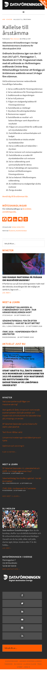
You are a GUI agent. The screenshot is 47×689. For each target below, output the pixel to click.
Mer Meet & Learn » (11, 496)
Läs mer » (6, 293)
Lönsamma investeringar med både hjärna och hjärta (21, 439)
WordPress (31, 661)
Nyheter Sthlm (21, 227)
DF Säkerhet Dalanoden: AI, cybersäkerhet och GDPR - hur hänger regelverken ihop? (19, 310)
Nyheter (14, 227)
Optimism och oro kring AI (13, 445)
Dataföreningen (23, 4)
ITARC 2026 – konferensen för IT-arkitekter (19, 333)
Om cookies (18, 664)
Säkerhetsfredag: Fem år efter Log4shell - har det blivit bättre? (21, 322)
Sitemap (20, 667)
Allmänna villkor (30, 664)
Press (39, 664)
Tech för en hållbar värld (12, 432)
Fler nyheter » (9, 452)
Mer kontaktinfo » (11, 569)
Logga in (27, 667)
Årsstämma (12, 231)
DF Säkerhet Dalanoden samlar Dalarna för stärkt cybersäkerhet (19, 425)
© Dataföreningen (11, 661)
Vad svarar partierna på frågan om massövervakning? (22, 279)
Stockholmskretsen (21, 231)
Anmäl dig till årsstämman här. (15, 196)
